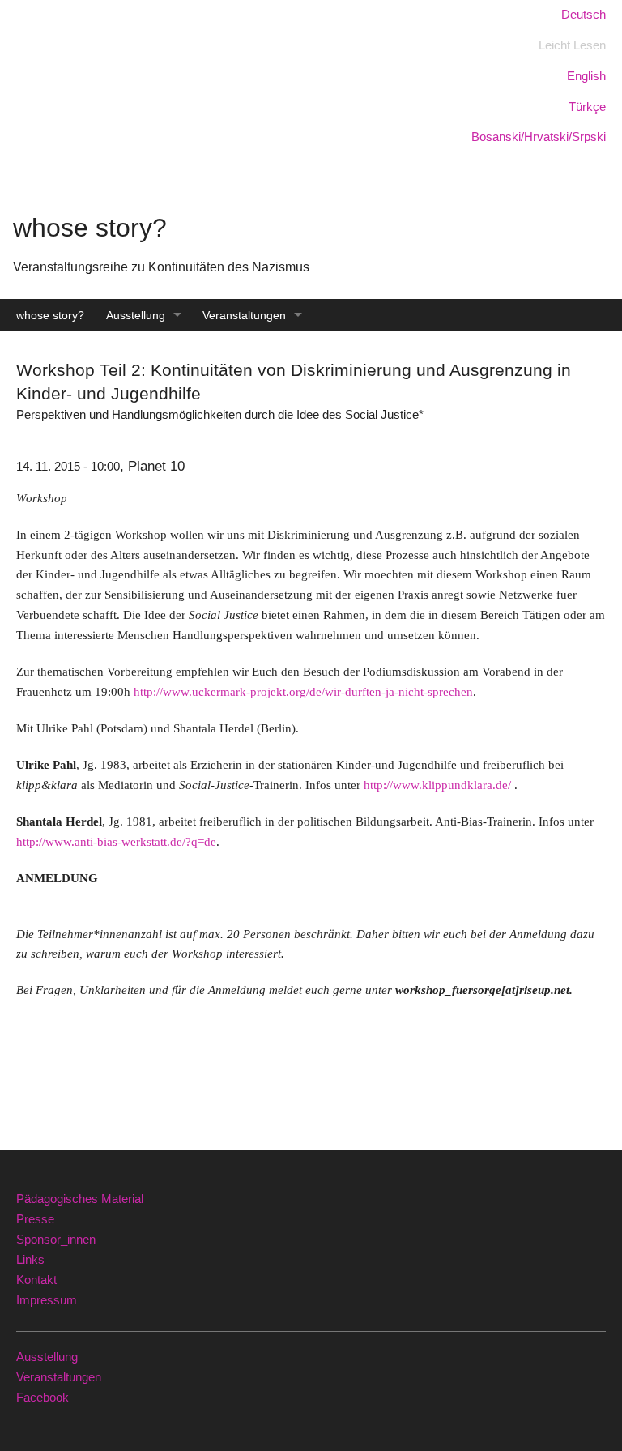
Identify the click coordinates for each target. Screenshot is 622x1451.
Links (30, 1259)
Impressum (46, 1300)
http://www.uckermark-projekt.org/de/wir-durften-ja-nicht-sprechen (303, 691)
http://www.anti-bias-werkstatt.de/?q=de (116, 841)
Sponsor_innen (56, 1239)
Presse (35, 1219)
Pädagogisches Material (79, 1199)
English (586, 76)
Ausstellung (135, 315)
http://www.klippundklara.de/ (437, 785)
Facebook (42, 1397)
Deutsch (583, 14)
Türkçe (587, 106)
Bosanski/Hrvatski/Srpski (538, 136)
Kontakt (36, 1280)
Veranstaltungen (244, 315)
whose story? (50, 315)
